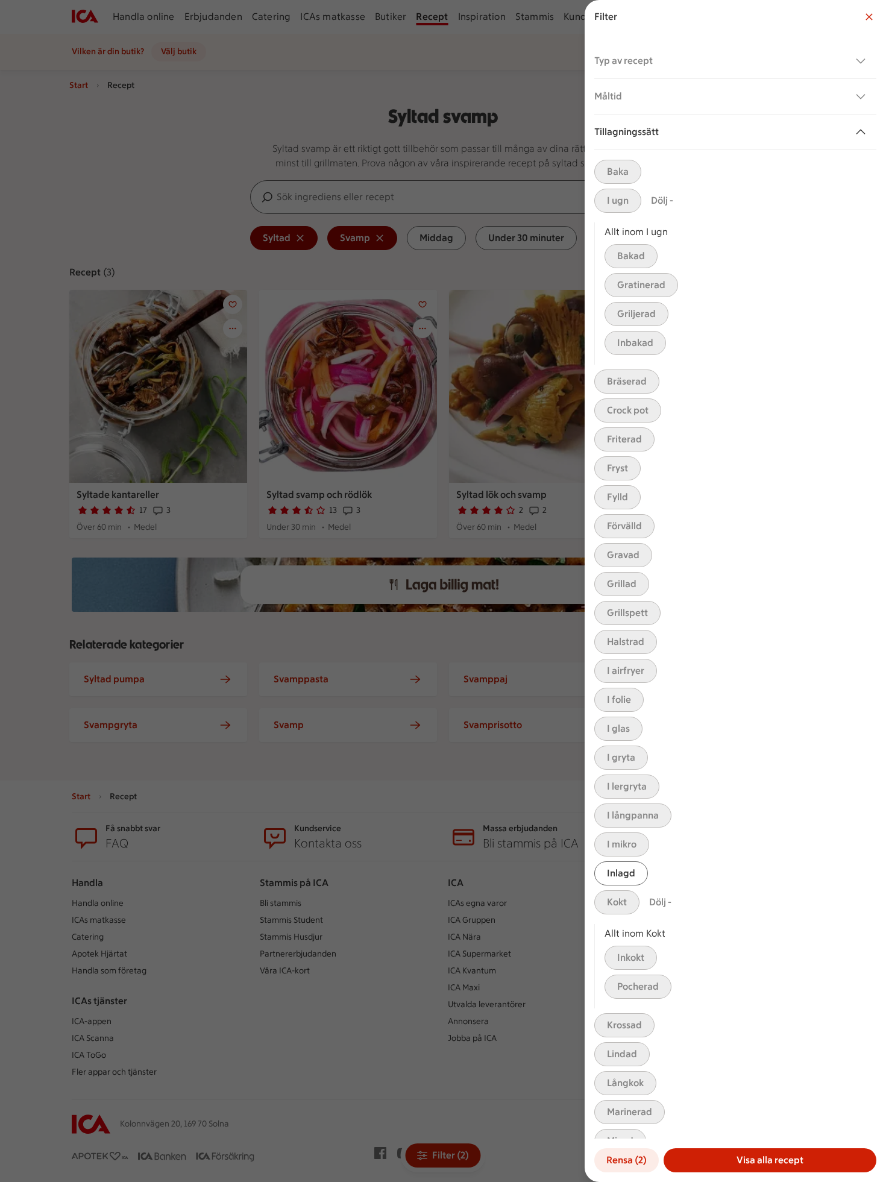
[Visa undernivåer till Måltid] (863, 96)
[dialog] (735, 591)
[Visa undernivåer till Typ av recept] (863, 61)
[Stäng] (869, 17)
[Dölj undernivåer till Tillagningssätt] (863, 132)
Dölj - (662, 200)
